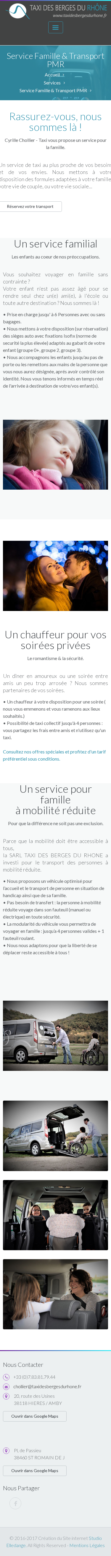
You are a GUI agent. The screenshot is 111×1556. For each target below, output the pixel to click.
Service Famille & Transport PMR (53, 90)
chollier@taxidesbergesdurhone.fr (47, 1386)
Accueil (52, 74)
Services (52, 82)
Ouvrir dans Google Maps (34, 1416)
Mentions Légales (86, 1545)
